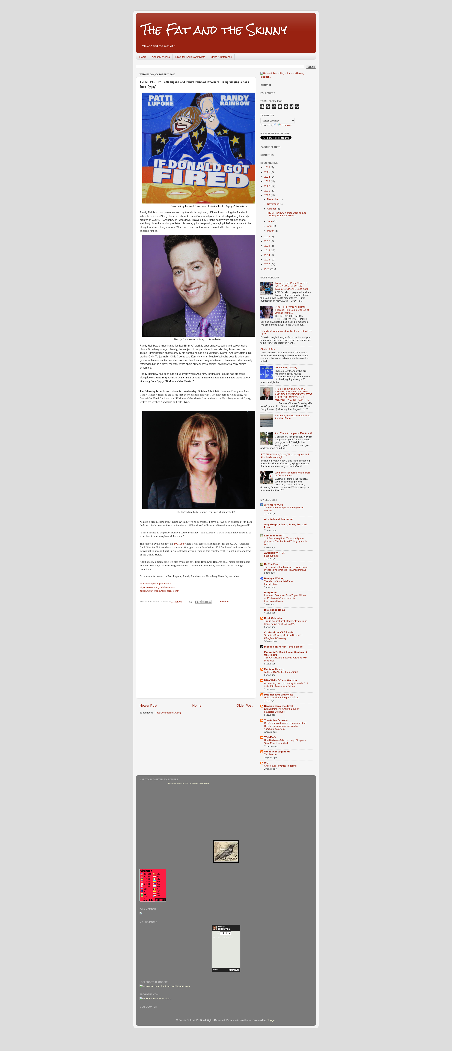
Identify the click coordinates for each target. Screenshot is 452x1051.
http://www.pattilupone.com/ (155, 583)
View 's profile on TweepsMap (188, 783)
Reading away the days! (278, 706)
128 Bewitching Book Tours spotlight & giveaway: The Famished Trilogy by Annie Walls (285, 541)
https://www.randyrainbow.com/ (157, 587)
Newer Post (148, 705)
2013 (267, 259)
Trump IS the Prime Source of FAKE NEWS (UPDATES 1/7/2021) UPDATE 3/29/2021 (291, 286)
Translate (286, 125)
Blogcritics (270, 592)
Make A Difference (221, 56)
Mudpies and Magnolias (278, 694)
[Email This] (196, 602)
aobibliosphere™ (274, 535)
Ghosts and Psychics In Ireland (280, 765)
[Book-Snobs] (226, 862)
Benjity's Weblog (274, 578)
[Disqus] (196, 650)
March (271, 230)
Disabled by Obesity (286, 367)
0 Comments (222, 601)
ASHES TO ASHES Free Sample (281, 672)
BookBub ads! (271, 555)
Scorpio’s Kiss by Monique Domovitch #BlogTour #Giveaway (283, 637)
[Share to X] (203, 602)
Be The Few (271, 564)
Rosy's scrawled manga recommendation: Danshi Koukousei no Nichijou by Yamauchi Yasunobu (285, 726)
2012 (267, 264)
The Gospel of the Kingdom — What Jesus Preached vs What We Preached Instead (286, 568)
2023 (267, 181)
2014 (267, 255)
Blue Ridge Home (274, 610)
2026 (267, 167)
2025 (267, 172)
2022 (267, 186)
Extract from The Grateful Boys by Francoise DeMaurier (281, 710)
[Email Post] (190, 601)
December (273, 199)
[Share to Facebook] (206, 602)
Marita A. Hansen (274, 669)
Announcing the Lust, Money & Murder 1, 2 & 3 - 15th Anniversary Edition (286, 685)
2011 (267, 269)
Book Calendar (273, 618)
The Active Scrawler (276, 720)
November (273, 204)
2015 (267, 250)
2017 (267, 241)
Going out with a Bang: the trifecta (281, 697)
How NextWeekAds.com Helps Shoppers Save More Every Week (285, 742)
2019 (267, 236)
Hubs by (224, 928)
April (270, 226)
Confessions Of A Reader (279, 632)
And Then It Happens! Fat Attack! (293, 433)
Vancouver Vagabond (277, 751)
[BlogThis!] (200, 602)
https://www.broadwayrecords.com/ (159, 590)
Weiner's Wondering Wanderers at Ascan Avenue (292, 474)
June (270, 221)
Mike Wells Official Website (280, 680)
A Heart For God (273, 504)
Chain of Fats (267, 349)
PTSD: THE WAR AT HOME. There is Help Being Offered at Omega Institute (292, 310)
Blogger (271, 1020)
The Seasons (271, 754)
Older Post (244, 705)
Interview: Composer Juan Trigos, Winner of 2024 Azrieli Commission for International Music (285, 598)
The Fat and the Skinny (214, 29)
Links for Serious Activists (190, 56)
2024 (267, 176)
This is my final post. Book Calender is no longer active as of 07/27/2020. (285, 622)
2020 (267, 195)
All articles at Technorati (278, 519)
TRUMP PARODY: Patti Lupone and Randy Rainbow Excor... (286, 214)
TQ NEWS (270, 737)
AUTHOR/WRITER (274, 553)
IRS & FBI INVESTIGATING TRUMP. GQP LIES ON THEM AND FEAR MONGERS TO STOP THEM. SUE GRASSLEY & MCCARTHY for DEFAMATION (293, 394)
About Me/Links (161, 56)
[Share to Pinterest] (210, 602)
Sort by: (216, 933)
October (272, 208)
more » (215, 969)
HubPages (233, 969)
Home (142, 56)
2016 (267, 245)
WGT (267, 763)
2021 (267, 190)
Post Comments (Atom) (168, 712)
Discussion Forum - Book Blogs (283, 646)
